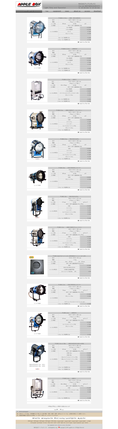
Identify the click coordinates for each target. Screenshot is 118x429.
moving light (33, 422)
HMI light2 (36, 421)
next (62, 409)
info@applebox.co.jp (52, 427)
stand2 (58, 422)
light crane (63, 422)
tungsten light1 (60, 421)
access (64, 425)
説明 (37, 158)
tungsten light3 (75, 421)
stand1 (55, 422)
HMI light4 (47, 421)
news (56, 425)
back (55, 409)
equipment (52, 425)
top (48, 425)
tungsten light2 (68, 421)
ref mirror (45, 422)
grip (83, 422)
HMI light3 (42, 421)
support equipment (77, 422)
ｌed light (88, 421)
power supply (69, 422)
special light (39, 422)
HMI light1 (30, 421)
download (68, 425)
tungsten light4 (82, 421)
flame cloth (50, 422)
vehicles (86, 422)
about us (60, 425)
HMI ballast (53, 421)
